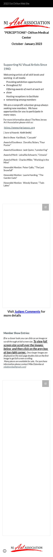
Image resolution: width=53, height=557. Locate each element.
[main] (26, 38)
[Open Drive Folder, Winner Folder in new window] (45, 207)
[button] (5, 552)
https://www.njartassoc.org (19, 127)
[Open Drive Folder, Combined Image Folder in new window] (45, 383)
